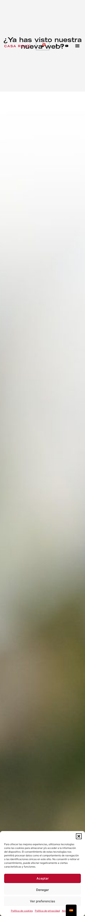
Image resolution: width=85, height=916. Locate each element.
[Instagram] (61, 45)
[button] (79, 836)
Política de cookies (22, 910)
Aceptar (43, 878)
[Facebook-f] (56, 45)
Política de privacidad (47, 910)
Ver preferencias (42, 901)
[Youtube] (66, 45)
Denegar (42, 890)
